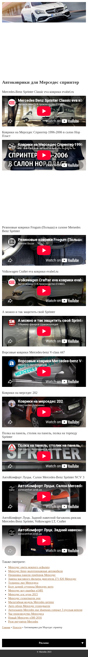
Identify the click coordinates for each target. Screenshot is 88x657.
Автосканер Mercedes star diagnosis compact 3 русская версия (45, 609)
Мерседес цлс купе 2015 (23, 594)
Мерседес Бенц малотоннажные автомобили (35, 571)
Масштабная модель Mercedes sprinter (31, 602)
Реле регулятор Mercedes (23, 621)
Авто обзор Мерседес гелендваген (29, 606)
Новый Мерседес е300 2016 (25, 617)
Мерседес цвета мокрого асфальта (29, 567)
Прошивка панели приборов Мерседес (32, 575)
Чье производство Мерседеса (26, 613)
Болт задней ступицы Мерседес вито (30, 586)
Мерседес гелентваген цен (24, 598)
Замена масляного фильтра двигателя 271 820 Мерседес (42, 578)
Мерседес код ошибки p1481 (25, 590)
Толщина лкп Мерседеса (23, 582)
